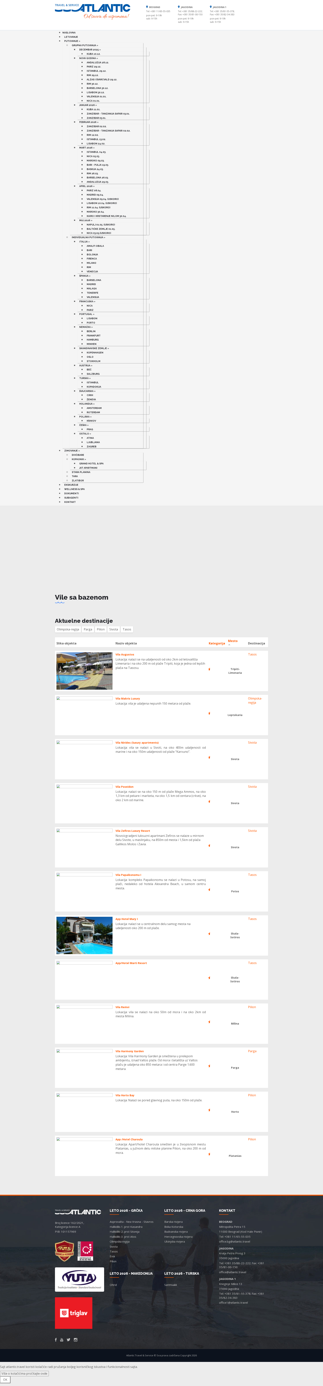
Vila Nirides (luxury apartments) (137, 742)
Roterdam (93, 412)
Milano (91, 263)
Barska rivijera (173, 1221)
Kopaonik (79, 459)
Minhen (91, 344)
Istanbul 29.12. (96, 71)
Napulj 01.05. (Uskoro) (101, 224)
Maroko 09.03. (95, 160)
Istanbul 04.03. (96, 152)
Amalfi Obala (95, 246)
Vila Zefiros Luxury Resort (133, 831)
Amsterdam (94, 408)
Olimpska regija (120, 1241)
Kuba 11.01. (93, 109)
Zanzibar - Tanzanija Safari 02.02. (108, 130)
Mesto (233, 641)
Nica (90, 305)
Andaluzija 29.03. (98, 182)
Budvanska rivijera (176, 1231)
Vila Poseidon (124, 786)
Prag (90, 429)
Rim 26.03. (92, 173)
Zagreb (91, 446)
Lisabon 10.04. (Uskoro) (102, 203)
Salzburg (93, 374)
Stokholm (93, 361)
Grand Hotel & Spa (91, 463)
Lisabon (92, 318)
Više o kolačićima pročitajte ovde (24, 1373)
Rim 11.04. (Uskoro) (98, 207)
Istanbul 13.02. (96, 139)
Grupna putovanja (85, 45)
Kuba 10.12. (93, 54)
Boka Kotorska (173, 1227)
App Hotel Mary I (127, 919)
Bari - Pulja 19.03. (98, 165)
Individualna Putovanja (88, 237)
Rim (89, 267)
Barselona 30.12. (97, 88)
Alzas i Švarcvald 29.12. (102, 79)
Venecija (92, 271)
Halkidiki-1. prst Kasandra (126, 1227)
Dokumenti (71, 493)
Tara (75, 476)
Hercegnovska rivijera (178, 1236)
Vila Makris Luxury (128, 698)
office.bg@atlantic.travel (234, 1241)
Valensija (93, 297)
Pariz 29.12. (94, 66)
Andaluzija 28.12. (98, 62)
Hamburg (93, 339)
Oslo (90, 357)
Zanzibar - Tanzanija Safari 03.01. (108, 113)
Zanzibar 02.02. (97, 126)
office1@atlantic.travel (233, 1302)
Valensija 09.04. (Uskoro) (103, 199)
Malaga (92, 288)
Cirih (90, 395)
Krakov (91, 421)
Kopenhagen (95, 352)
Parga (252, 1051)
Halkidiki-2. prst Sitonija (124, 1231)
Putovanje (72, 41)
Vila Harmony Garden (130, 1051)
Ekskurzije (71, 485)
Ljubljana (93, 442)
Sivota (252, 742)
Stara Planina (81, 472)
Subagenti (71, 497)
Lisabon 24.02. (96, 143)
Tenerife (92, 293)
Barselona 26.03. (97, 177)
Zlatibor (78, 480)
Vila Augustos (125, 654)
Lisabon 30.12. (95, 92)
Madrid (91, 284)
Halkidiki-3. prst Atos (123, 1236)
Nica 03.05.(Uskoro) (99, 233)
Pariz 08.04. (94, 190)
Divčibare (78, 455)
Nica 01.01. (93, 101)
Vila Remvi (122, 1007)
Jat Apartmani (88, 468)
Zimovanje (72, 450)
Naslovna (69, 32)
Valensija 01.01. (96, 96)
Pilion (252, 1007)
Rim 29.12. (93, 75)
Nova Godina (88, 58)
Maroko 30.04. (95, 212)
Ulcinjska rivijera (174, 1241)
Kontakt (70, 502)
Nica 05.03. (93, 156)
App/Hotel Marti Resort (131, 963)
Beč (89, 369)
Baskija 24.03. (95, 169)
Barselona (94, 280)
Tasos (252, 654)
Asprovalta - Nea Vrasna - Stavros (131, 1221)
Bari (89, 250)
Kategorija (217, 643)
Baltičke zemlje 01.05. (101, 229)
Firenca (92, 258)
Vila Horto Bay (125, 1095)
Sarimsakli (170, 1285)
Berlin (91, 331)
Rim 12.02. (93, 135)
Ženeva (91, 399)
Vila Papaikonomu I (128, 875)
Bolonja (92, 254)
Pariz (90, 310)
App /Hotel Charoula (129, 1139)
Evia (112, 1256)
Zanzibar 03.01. (96, 118)
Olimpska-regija (255, 700)
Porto (91, 322)
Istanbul (93, 382)
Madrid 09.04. (95, 195)
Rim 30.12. (92, 84)
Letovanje (71, 37)
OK (5, 1380)
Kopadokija (94, 387)
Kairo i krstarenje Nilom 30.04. (106, 216)
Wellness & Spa (74, 489)
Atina (90, 438)
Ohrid (113, 1285)
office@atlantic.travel (232, 1272)
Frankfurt (94, 335)
